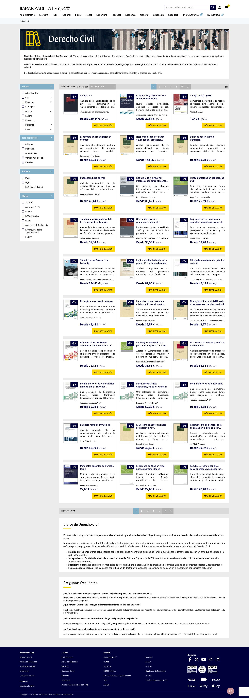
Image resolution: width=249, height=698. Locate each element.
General (28, 111)
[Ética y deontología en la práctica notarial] (180, 269)
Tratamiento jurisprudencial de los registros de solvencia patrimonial (96, 221)
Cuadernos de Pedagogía (36, 225)
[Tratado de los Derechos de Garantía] (70, 269)
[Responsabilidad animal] (70, 186)
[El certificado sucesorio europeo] (70, 310)
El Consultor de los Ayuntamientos (33, 231)
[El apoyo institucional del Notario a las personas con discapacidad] (180, 310)
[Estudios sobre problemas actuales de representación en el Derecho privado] (70, 351)
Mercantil (29, 125)
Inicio (22, 21)
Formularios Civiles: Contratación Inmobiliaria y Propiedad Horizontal (97, 385)
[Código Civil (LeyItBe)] (180, 104)
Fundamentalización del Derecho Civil (207, 179)
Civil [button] (56, 15)
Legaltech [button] (173, 15)
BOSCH (28, 212)
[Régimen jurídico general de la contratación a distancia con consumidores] (180, 433)
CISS (105, 680)
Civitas (28, 221)
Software (65, 676)
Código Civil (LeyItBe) (201, 95)
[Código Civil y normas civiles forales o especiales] (127, 104)
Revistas (29, 162)
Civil (27, 97)
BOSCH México (32, 216)
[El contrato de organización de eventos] (70, 145)
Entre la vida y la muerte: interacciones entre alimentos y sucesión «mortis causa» (151, 179)
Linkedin (217, 659)
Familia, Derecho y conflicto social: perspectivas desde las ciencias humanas (205, 468)
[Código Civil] (70, 104)
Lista (226, 86)
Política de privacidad (28, 662)
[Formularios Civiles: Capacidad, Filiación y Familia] (127, 392)
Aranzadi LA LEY (32, 207)
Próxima (182, 86)
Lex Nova (107, 666)
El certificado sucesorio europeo (96, 301)
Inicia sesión (219, 7)
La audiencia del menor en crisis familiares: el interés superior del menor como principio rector (150, 303)
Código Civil (86, 95)
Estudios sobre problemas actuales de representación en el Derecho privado (97, 344)
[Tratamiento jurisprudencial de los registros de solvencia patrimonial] (70, 228)
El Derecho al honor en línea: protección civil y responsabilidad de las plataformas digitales (151, 426)
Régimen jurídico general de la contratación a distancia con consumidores (206, 426)
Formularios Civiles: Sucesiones (206, 383)
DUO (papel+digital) (34, 187)
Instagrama (210, 659)
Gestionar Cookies (27, 676)
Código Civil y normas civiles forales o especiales (151, 97)
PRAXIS (149, 676)
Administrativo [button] (27, 15)
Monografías (31, 153)
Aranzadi (29, 202)
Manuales (29, 149)
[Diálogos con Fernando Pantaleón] (180, 145)
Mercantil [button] (44, 15)
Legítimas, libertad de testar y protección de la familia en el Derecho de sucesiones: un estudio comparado (151, 262)
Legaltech (29, 120)
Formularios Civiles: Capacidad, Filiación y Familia (151, 385)
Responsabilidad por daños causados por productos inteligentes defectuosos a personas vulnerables (150, 138)
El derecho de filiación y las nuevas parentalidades (150, 467)
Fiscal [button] (78, 15)
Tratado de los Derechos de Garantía (94, 262)
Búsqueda (213, 7)
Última (188, 86)
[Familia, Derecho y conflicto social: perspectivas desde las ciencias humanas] (180, 474)
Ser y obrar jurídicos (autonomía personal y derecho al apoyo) (148, 221)
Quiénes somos (26, 657)
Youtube (203, 659)
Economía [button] (130, 15)
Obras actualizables (34, 158)
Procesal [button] (116, 15)
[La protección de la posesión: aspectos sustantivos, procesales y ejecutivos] (180, 228)
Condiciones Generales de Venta (75, 685)
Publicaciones (67, 657)
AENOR (106, 685)
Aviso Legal (24, 671)
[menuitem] (27, 15)
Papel (27, 178)
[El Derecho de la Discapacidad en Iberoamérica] (180, 351)
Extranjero (30, 106)
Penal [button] (89, 15)
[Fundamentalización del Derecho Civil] (180, 186)
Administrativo (31, 93)
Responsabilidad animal (92, 178)
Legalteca (66, 680)
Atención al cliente (27, 686)
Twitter (196, 659)
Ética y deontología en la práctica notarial (207, 262)
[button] (193, 15)
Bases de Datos (68, 671)
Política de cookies (27, 666)
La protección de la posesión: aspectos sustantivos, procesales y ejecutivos (207, 221)
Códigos (29, 144)
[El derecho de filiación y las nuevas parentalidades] (127, 474)
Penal (27, 129)
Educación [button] (158, 15)
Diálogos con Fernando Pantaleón (202, 138)
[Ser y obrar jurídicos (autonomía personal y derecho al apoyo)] (127, 228)
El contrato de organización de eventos (96, 138)
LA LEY (28, 237)
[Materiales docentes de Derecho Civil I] (70, 474)
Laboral (28, 116)
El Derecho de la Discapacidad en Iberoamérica (207, 344)
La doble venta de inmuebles (95, 424)
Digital (28, 182)
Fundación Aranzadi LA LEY (157, 680)
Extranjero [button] (101, 15)
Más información (103, 125)
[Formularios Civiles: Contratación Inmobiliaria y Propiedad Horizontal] (70, 392)
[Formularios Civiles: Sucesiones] (180, 392)
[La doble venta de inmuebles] (70, 433)
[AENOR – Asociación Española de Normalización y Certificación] (202, 673)
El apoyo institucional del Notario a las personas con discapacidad (207, 303)
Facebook (189, 659)
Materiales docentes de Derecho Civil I (97, 467)
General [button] (144, 15)
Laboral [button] (67, 15)
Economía (29, 102)
